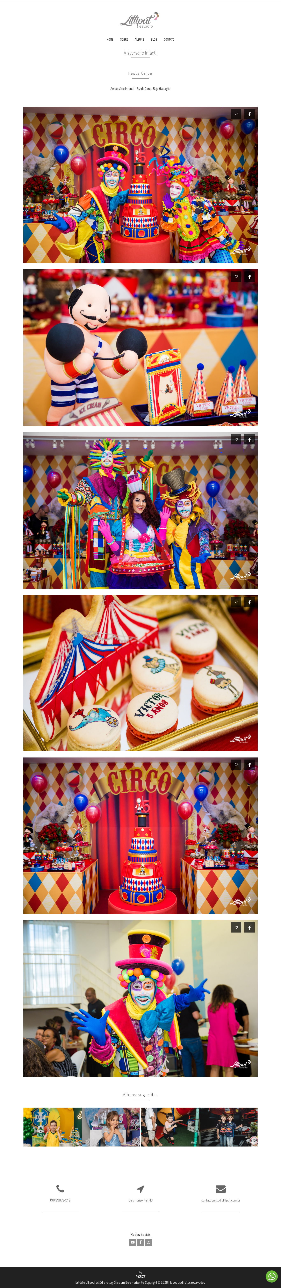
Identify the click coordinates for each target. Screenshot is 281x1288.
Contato (169, 39)
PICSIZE (140, 1277)
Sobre (124, 39)
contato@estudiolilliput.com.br (220, 1200)
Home (110, 39)
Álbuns (139, 39)
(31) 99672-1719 (60, 1200)
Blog (154, 39)
